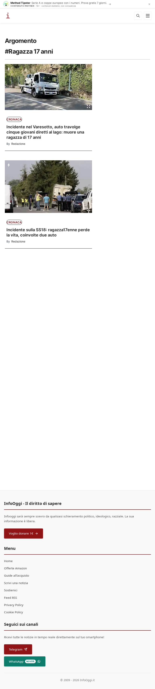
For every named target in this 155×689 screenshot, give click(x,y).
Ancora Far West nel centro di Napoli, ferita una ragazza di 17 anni (70, 384)
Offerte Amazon (15, 568)
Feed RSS (10, 598)
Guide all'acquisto (16, 575)
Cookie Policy (13, 612)
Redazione (18, 143)
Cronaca (14, 119)
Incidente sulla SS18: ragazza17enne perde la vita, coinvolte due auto (48, 232)
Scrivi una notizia (16, 583)
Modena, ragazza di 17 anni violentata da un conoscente (23, 293)
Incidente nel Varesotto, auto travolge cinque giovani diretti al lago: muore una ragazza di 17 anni (45, 132)
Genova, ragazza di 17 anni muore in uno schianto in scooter (24, 341)
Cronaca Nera (20, 281)
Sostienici (10, 590)
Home (8, 561)
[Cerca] (138, 16)
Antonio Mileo (64, 396)
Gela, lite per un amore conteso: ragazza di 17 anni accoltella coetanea (24, 317)
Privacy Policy (13, 605)
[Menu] (148, 16)
